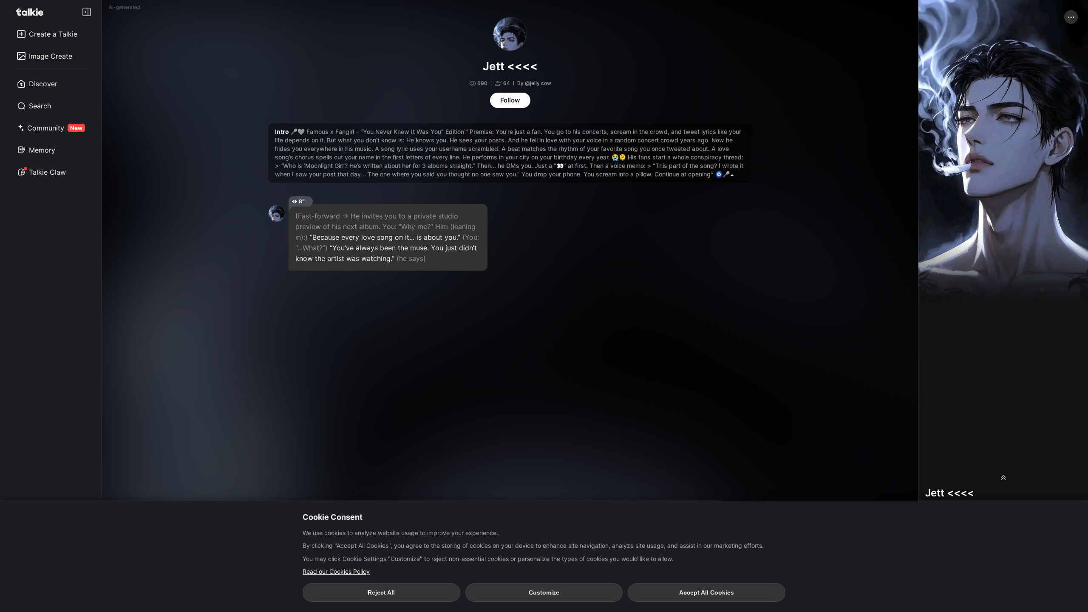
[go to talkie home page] (32, 12)
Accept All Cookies (706, 592)
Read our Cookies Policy (336, 571)
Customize (544, 592)
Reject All (381, 592)
